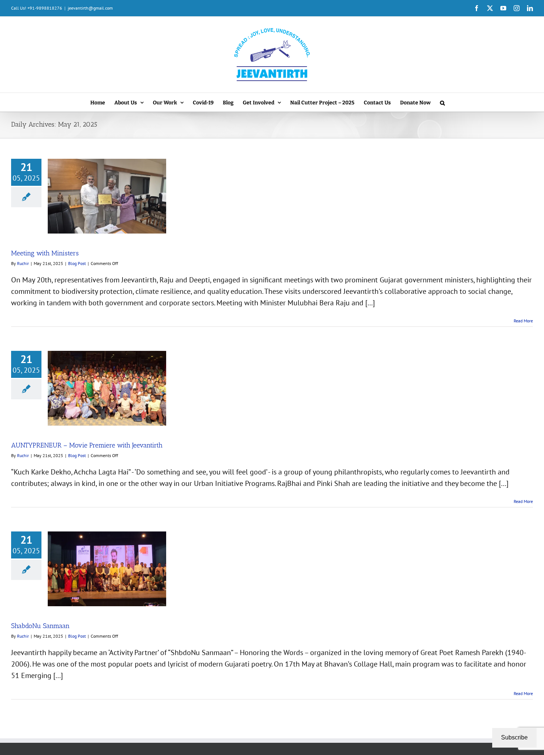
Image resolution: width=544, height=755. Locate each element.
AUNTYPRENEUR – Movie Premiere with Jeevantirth (86, 445)
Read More (523, 320)
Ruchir (23, 263)
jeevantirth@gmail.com (90, 8)
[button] (442, 102)
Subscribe (514, 737)
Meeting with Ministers (45, 253)
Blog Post (77, 263)
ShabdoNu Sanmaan (40, 626)
